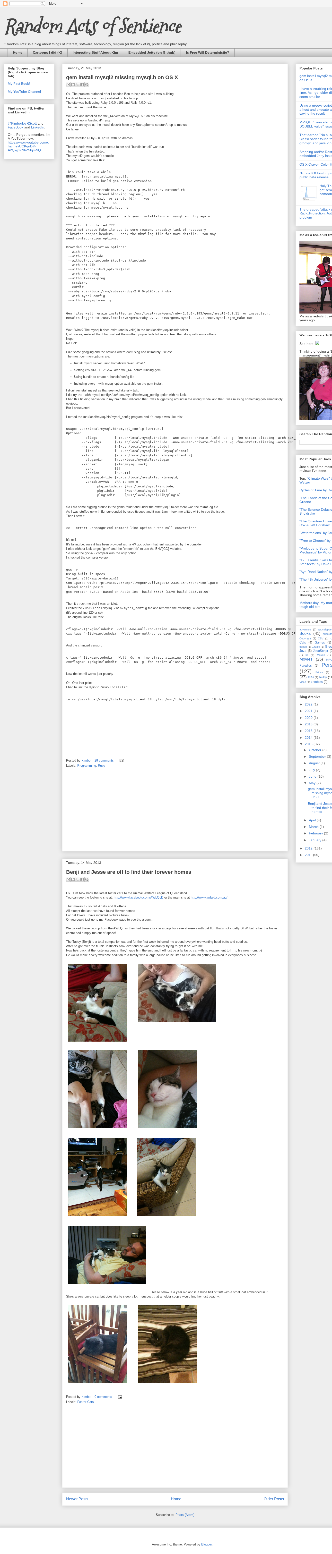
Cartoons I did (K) (47, 52)
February (316, 833)
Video (302, 681)
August (315, 763)
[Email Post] (121, 760)
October (315, 750)
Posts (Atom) (184, 1515)
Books (305, 633)
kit (307, 655)
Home (17, 52)
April (313, 820)
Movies (306, 659)
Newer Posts (77, 1499)
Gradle (316, 646)
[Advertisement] (175, 814)
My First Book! (19, 83)
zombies (317, 682)
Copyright (305, 638)
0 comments (103, 1397)
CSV (320, 638)
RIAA (311, 677)
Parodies (305, 665)
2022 (309, 704)
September (318, 756)
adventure (305, 629)
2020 (309, 718)
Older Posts (274, 1499)
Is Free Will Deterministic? (207, 52)
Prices (319, 672)
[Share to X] (77, 84)
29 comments (104, 760)
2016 (309, 724)
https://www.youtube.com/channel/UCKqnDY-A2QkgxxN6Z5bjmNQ (28, 146)
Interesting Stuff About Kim (95, 52)
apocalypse (325, 629)
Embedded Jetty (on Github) (151, 52)
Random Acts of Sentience (92, 26)
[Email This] (68, 84)
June (313, 776)
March (314, 827)
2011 (309, 855)
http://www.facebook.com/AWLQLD (138, 897)
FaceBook (15, 127)
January (315, 840)
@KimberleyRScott (22, 123)
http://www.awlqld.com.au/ (209, 897)
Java (302, 651)
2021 (309, 711)
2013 (309, 744)
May (312, 783)
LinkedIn (37, 127)
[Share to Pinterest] (86, 84)
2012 (309, 848)
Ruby (101, 765)
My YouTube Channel (24, 91)
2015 (309, 731)
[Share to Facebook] (82, 84)
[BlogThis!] (72, 84)
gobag (303, 646)
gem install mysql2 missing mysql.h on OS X (122, 77)
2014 (309, 737)
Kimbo (86, 760)
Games (320, 642)
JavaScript (320, 651)
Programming (86, 765)
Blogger (206, 1544)
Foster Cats (85, 1402)
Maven (321, 655)
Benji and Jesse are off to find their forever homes (128, 872)
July (312, 770)
